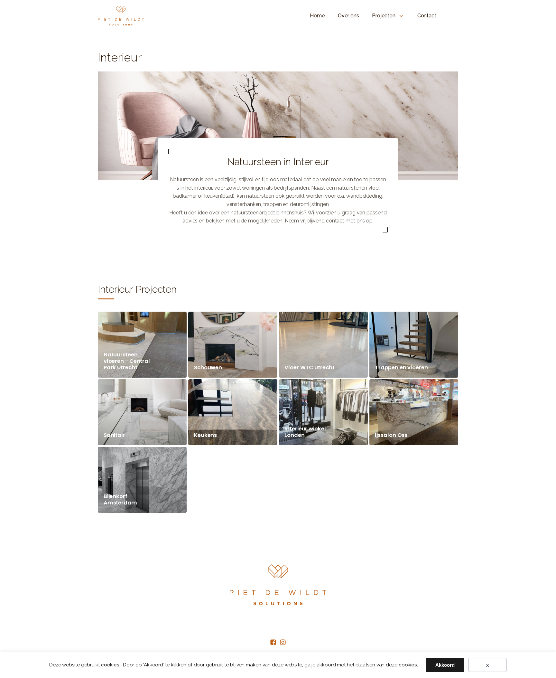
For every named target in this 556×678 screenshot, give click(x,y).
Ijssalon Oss (391, 435)
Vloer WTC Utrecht (309, 367)
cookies (110, 665)
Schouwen (208, 367)
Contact (426, 16)
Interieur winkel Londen (305, 432)
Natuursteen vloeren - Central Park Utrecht (127, 361)
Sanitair (114, 435)
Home (317, 16)
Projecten (383, 16)
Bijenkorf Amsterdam (120, 499)
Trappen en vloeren (401, 367)
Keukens (205, 435)
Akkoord (445, 665)
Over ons (348, 16)
